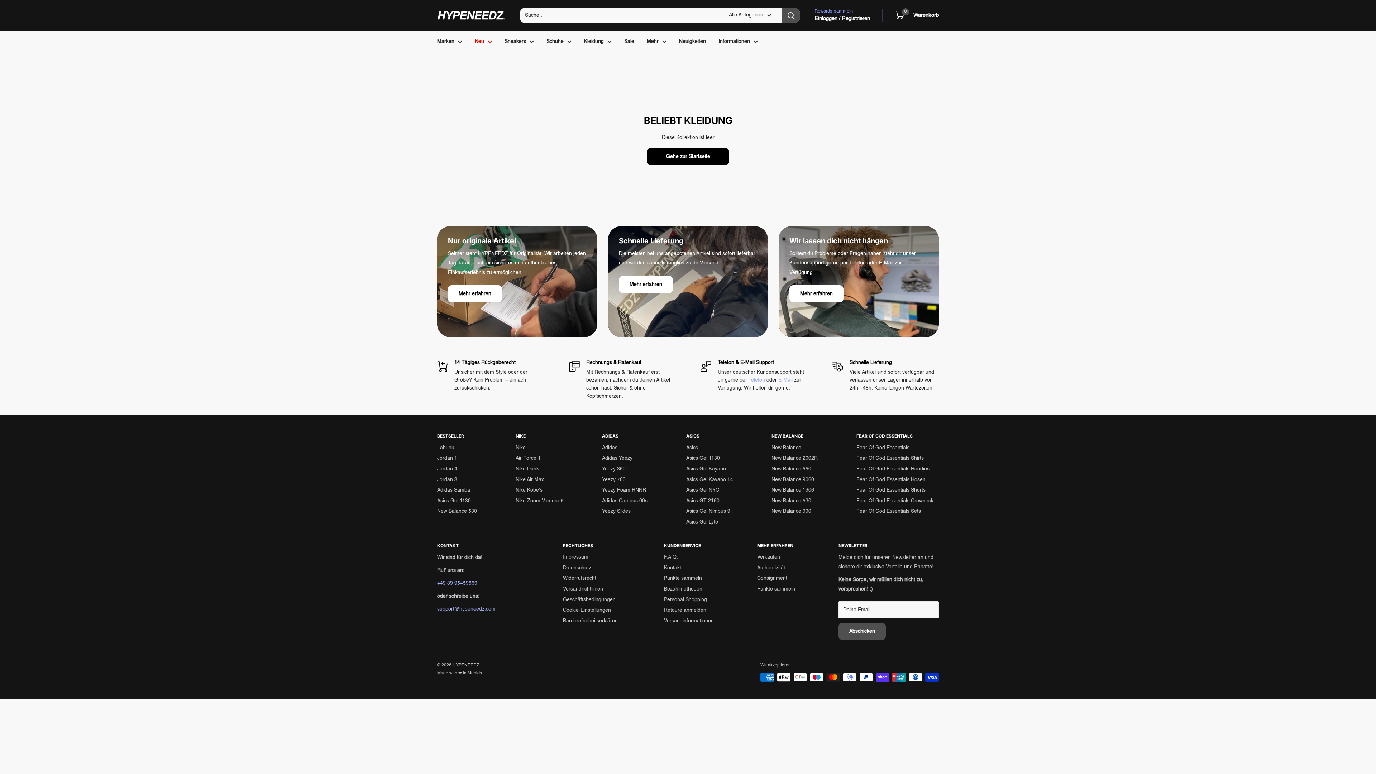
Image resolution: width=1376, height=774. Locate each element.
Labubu (445, 447)
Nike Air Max (530, 479)
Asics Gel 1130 (454, 500)
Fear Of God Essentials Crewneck (894, 500)
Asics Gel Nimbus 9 (708, 511)
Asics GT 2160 (703, 500)
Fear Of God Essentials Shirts (890, 458)
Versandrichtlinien (583, 589)
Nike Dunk (527, 469)
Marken (445, 41)
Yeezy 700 (614, 479)
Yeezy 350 (614, 469)
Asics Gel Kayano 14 (709, 479)
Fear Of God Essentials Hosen (891, 479)
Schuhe (555, 41)
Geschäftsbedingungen (589, 599)
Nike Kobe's (529, 490)
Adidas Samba (453, 490)
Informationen (734, 41)
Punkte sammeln (683, 578)
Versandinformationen (689, 621)
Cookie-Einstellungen (587, 610)
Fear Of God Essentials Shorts (891, 490)
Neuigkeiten (692, 41)
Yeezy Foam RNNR (624, 490)
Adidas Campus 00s (625, 500)
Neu (479, 41)
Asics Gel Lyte (702, 522)
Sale (629, 41)
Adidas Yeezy (617, 458)
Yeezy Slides (616, 511)
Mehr (653, 41)
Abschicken (862, 631)
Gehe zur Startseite (688, 156)
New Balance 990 (791, 511)
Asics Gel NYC (702, 490)
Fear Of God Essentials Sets (888, 511)
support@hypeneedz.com (466, 609)
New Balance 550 (791, 469)
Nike (521, 447)
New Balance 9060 (792, 479)
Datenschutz (577, 567)
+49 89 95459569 (457, 583)
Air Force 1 (528, 458)
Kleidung (594, 41)
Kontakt (672, 567)
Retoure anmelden (685, 610)
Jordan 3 (447, 479)
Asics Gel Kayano (706, 469)
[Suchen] (791, 15)
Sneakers (515, 41)
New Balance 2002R (794, 458)
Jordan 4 (447, 469)
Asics (692, 447)
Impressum (575, 557)
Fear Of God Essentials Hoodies (893, 469)
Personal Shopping (685, 599)
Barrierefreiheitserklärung (592, 621)
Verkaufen (768, 557)
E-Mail (785, 380)
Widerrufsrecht (579, 578)
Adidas (609, 447)
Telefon (757, 380)
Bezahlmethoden (683, 589)
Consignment (772, 578)
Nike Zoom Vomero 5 (540, 500)
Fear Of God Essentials (882, 447)
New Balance (786, 447)
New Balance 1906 (792, 490)
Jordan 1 (447, 458)
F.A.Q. (671, 557)
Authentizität (771, 567)
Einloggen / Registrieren (842, 18)
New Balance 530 (457, 511)
